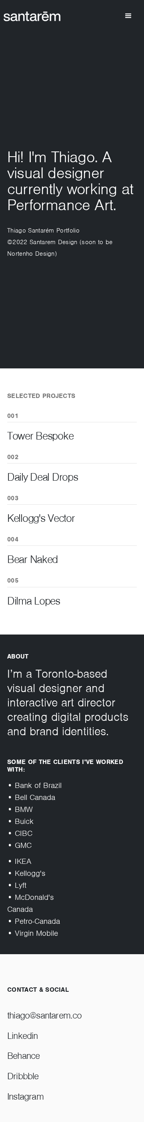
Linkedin (22, 1036)
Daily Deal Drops (42, 477)
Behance (23, 1056)
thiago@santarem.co (44, 1015)
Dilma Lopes (33, 601)
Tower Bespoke (40, 436)
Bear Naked (32, 559)
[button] (128, 16)
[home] (39, 16)
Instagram (25, 1096)
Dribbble (23, 1076)
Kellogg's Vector (41, 518)
